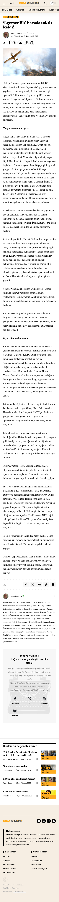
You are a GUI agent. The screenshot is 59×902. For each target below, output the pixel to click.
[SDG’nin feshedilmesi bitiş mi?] (48, 781)
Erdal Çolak (7, 770)
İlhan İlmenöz (8, 796)
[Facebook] (15, 701)
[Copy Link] (26, 42)
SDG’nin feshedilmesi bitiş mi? (19, 778)
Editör (45, 768)
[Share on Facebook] (9, 42)
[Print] (31, 42)
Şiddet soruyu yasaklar (15, 766)
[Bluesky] (15, 713)
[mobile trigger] (5, 3)
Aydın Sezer (7, 759)
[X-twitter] (44, 821)
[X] (29, 701)
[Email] (20, 42)
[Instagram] (44, 701)
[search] (45, 3)
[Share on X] (15, 42)
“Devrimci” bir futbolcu (15, 791)
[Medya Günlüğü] (29, 3)
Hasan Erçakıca (16, 33)
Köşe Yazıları (11, 17)
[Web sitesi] (54, 596)
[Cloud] (54, 821)
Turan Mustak (19, 891)
